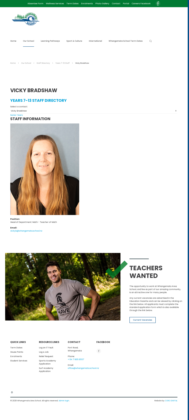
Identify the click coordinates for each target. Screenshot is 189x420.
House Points (16, 352)
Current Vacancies (142, 319)
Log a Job (44, 352)
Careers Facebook (141, 3)
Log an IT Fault (46, 347)
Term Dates (72, 3)
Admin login (64, 400)
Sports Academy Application (47, 362)
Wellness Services (55, 3)
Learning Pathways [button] (50, 40)
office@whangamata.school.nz (83, 368)
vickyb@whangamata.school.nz (26, 230)
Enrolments (87, 3)
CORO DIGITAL (171, 400)
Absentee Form (35, 3)
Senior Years (16, 115)
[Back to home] (26, 19)
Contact (116, 3)
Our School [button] (28, 40)
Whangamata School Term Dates (126, 40)
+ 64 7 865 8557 (76, 359)
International (95, 40)
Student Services (18, 360)
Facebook (103, 342)
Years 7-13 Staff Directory (38, 100)
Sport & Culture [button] (74, 40)
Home (13, 40)
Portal (126, 3)
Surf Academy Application (46, 370)
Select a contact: (19, 106)
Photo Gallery (102, 3)
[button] (150, 41)
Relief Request (46, 356)
